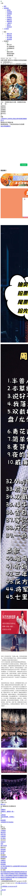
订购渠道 (3, 830)
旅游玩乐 (9, 27)
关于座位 (3, 838)
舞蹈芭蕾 (9, 21)
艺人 (12, 866)
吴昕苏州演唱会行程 (20, 875)
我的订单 (9, 33)
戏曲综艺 (9, 19)
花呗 (2, 843)
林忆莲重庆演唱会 (6, 871)
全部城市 (15, 866)
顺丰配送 (3, 851)
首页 (5, 6)
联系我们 (8, 866)
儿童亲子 (9, 23)
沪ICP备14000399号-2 (21, 883)
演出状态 (3, 832)
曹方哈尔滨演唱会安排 (19, 877)
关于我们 (3, 866)
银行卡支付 (4, 845)
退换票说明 (4, 857)
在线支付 (3, 842)
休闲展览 (9, 17)
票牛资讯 (20, 866)
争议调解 (4, 868)
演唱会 (9, 10)
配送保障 (3, 864)
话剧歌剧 (9, 13)
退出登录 (9, 39)
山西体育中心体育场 (6, 118)
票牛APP (3, 804)
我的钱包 (9, 35)
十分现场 (6, 28)
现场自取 (3, 849)
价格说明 (3, 836)
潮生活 (9, 25)
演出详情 (3, 126)
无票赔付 (3, 860)
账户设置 (9, 37)
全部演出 (6, 8)
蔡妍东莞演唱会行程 (11, 873)
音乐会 (9, 15)
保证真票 (3, 862)
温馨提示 (8, 126)
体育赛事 (9, 12)
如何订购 (3, 834)
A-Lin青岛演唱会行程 (9, 875)
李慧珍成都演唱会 (16, 871)
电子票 (2, 853)
